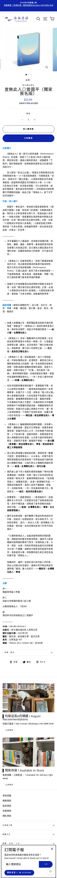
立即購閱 (9, 730)
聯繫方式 (6, 834)
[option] (28, 4)
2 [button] (29, 75)
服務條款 (7, 800)
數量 (28, 114)
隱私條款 (7, 816)
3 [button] (31, 75)
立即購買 (28, 138)
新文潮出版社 (28, 85)
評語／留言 (9, 652)
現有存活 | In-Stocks (19, 873)
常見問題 (7, 795)
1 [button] (26, 75)
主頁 (27, 80)
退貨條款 (7, 806)
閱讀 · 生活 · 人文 (11, 843)
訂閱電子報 (7, 825)
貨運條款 (7, 811)
